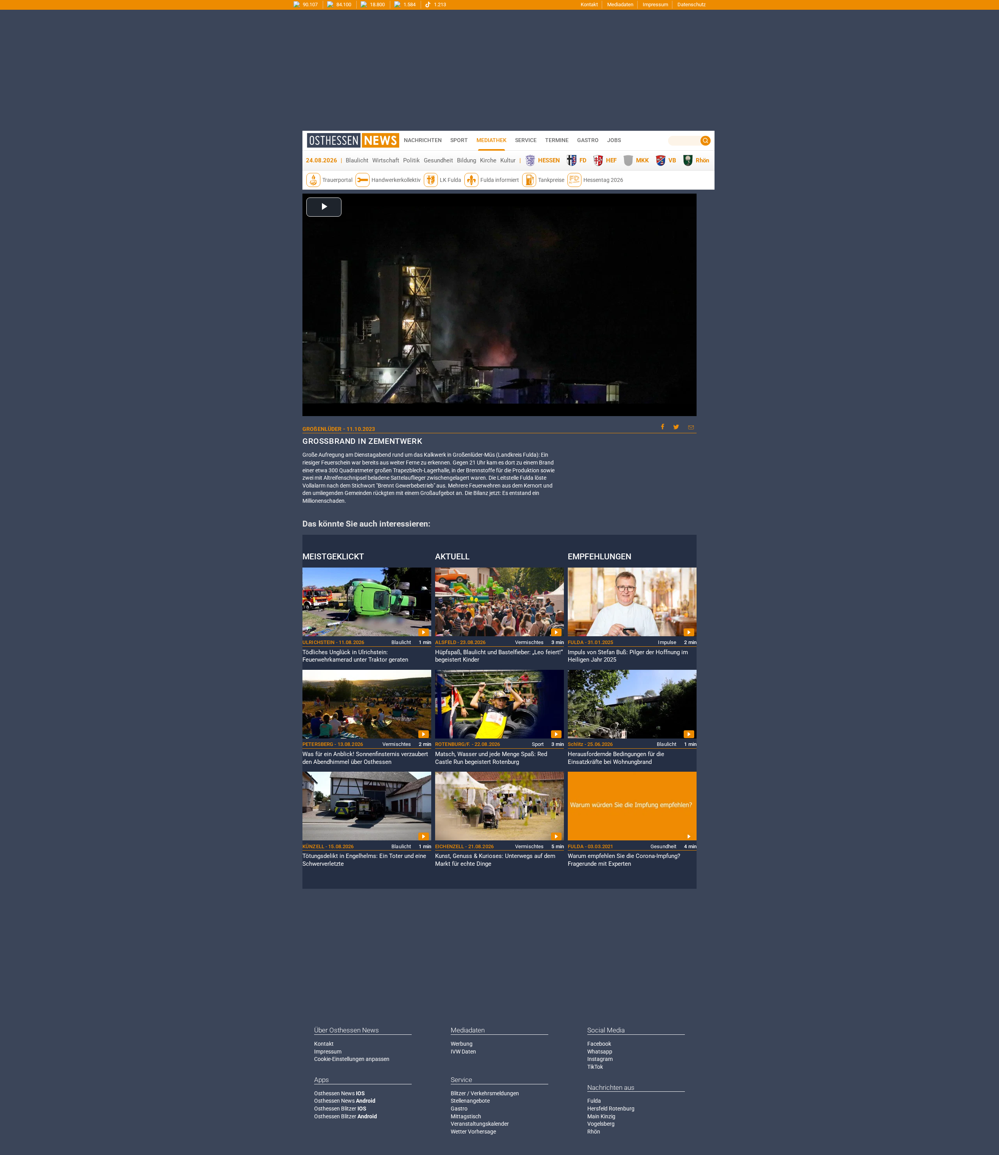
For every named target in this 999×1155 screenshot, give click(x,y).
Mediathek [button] (491, 140)
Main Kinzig (601, 1116)
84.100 (343, 4)
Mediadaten (620, 4)
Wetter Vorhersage (473, 1131)
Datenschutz (691, 4)
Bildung (466, 160)
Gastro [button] (588, 140)
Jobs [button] (614, 140)
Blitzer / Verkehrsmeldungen (485, 1093)
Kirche (488, 160)
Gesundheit (438, 160)
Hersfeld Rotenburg (611, 1108)
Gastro (459, 1108)
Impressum (655, 4)
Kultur (507, 160)
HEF (611, 160)
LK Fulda (450, 180)
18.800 (377, 4)
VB (672, 160)
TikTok (595, 1067)
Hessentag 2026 (603, 180)
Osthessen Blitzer (340, 1108)
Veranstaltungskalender (480, 1124)
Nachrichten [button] (423, 140)
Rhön (702, 160)
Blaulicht (357, 160)
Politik (411, 160)
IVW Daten (463, 1051)
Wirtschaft (385, 160)
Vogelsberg (601, 1124)
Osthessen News (339, 1093)
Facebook (599, 1044)
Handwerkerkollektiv (396, 180)
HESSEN (549, 160)
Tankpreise (551, 180)
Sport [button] (459, 140)
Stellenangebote (470, 1101)
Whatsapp (599, 1051)
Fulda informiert (499, 180)
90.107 (310, 4)
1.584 (409, 4)
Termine (557, 140)
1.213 (439, 4)
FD (583, 160)
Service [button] (526, 140)
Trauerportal (337, 180)
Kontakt (589, 4)
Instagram (600, 1059)
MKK (642, 160)
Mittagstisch (466, 1116)
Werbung (462, 1044)
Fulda (594, 1101)
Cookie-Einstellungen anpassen (351, 1059)
